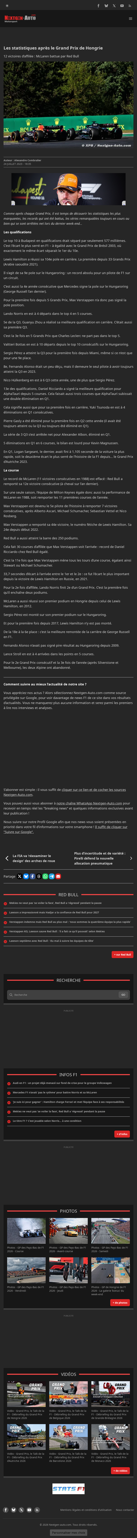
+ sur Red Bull (122, 954)
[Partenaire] (68, 1488)
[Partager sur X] (19, 876)
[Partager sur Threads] (39, 876)
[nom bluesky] (106, 6)
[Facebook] (98, 6)
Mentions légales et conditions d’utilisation (86, 1510)
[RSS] (130, 6)
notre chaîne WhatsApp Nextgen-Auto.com (89, 803)
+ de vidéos (120, 1470)
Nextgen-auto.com (60, 1524)
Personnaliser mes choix (68, 1533)
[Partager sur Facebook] (32, 876)
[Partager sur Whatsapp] (45, 876)
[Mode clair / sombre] (7, 6)
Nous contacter (125, 1510)
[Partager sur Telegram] (52, 876)
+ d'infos (122, 1134)
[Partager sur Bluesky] (26, 876)
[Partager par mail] (58, 876)
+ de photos (120, 1302)
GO (123, 994)
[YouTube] (122, 6)
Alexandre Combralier (27, 160)
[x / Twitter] (114, 6)
